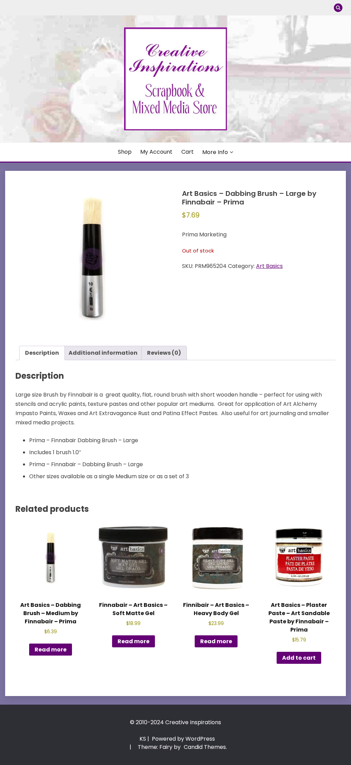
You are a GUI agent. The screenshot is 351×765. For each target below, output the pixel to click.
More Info (215, 152)
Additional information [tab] (103, 353)
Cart (187, 152)
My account (156, 152)
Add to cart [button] (299, 658)
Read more (50, 650)
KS (143, 739)
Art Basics (269, 266)
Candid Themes (205, 747)
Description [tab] (42, 353)
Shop (125, 152)
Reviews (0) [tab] (164, 353)
